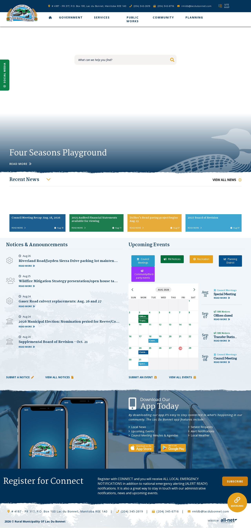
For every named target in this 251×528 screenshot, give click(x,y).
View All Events (180, 377)
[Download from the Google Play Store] (176, 447)
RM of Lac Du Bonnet (22, 13)
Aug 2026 (163, 289)
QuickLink (237, 502)
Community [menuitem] (163, 17)
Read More (18, 164)
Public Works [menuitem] (132, 19)
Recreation (203, 259)
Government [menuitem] (71, 17)
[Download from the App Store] (144, 447)
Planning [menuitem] (194, 17)
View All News (225, 180)
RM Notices (174, 259)
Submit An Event (141, 377)
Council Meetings (143, 260)
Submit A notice (18, 377)
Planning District (231, 260)
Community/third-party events (144, 276)
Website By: (213, 520)
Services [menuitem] (102, 17)
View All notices (57, 377)
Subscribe (235, 481)
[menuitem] (50, 17)
